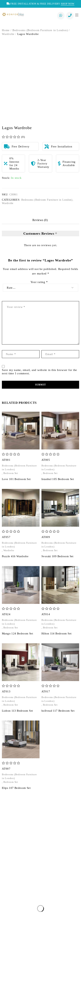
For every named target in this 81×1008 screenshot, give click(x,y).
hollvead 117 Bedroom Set (57, 710)
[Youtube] (54, 999)
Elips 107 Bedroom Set (16, 787)
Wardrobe (8, 33)
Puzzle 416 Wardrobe (15, 556)
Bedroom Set (10, 473)
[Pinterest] (40, 999)
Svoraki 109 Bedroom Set (57, 556)
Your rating (39, 282)
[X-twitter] (33, 999)
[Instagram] (20, 999)
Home (6, 30)
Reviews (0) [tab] (40, 220)
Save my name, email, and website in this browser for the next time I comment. (39, 371)
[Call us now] (69, 15)
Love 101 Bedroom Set (16, 479)
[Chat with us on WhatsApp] (60, 15)
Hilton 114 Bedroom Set (56, 633)
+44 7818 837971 (28, 880)
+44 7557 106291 (24, 869)
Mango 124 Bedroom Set (17, 633)
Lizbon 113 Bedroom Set (17, 710)
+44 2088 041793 (23, 861)
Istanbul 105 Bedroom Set (57, 479)
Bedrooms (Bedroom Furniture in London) (40, 30)
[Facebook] (27, 999)
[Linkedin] (47, 999)
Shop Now (68, 3)
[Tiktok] (61, 999)
